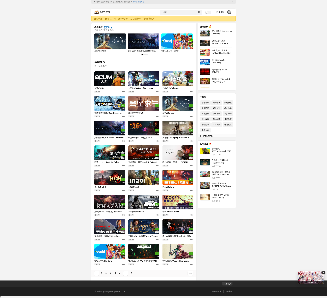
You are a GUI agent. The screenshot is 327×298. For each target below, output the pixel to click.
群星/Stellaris (168, 187)
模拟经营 (228, 114)
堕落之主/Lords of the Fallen (106, 162)
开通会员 (150, 18)
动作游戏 (205, 108)
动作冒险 (205, 103)
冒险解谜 (216, 108)
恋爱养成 (137, 18)
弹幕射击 (216, 114)
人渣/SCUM (99, 88)
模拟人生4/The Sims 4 (170, 51)
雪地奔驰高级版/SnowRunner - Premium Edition (107, 114)
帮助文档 (111, 18)
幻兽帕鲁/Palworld (170, 88)
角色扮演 (228, 103)
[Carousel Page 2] (145, 54)
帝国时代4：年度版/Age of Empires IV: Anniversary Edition (143, 237)
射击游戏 (216, 103)
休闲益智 (228, 119)
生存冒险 (216, 125)
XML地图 (228, 291)
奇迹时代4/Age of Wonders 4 (140, 88)
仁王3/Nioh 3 (100, 187)
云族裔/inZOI (133, 187)
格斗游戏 (228, 108)
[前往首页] (102, 12)
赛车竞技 (205, 114)
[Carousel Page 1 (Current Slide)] (142, 54)
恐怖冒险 (216, 119)
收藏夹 (222, 12)
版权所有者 (217, 291)
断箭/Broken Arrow (170, 211)
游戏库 (99, 18)
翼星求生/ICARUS (135, 113)
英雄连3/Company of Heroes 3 (175, 137)
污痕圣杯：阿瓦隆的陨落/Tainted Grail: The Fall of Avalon (142, 163)
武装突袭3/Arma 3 (136, 211)
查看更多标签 (208, 136)
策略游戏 (205, 125)
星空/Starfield (100, 51)
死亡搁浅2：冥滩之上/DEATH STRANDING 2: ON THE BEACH (175, 163)
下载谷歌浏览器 (138, 2)
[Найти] (199, 12)
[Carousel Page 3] (147, 54)
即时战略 (205, 119)
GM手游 (124, 18)
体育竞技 (228, 125)
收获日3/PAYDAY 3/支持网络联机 (142, 261)
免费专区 (205, 130)
